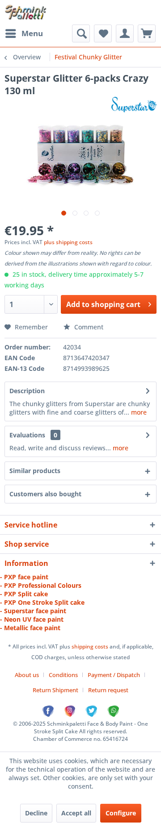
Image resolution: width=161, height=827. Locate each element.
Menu (32, 33)
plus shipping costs (68, 242)
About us (27, 675)
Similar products (34, 470)
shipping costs (91, 646)
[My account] (125, 33)
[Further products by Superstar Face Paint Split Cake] (134, 104)
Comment (87, 327)
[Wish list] (103, 33)
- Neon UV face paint (32, 619)
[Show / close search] (81, 33)
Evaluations (27, 435)
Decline (36, 813)
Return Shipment (55, 690)
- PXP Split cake (24, 594)
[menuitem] (23, 33)
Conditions (63, 675)
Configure (121, 813)
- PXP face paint (24, 577)
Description (27, 390)
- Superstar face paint (33, 611)
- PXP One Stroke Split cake (42, 602)
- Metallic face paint (30, 627)
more (138, 412)
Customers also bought (45, 494)
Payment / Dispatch (114, 675)
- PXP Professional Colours (40, 585)
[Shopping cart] (147, 33)
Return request (108, 690)
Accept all (76, 813)
